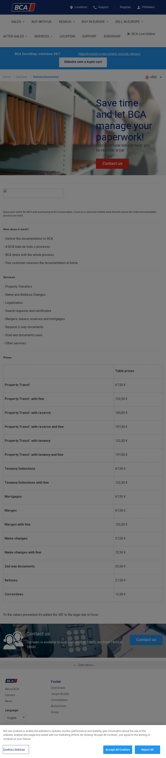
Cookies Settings (14, 749)
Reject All (147, 749)
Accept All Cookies (117, 749)
